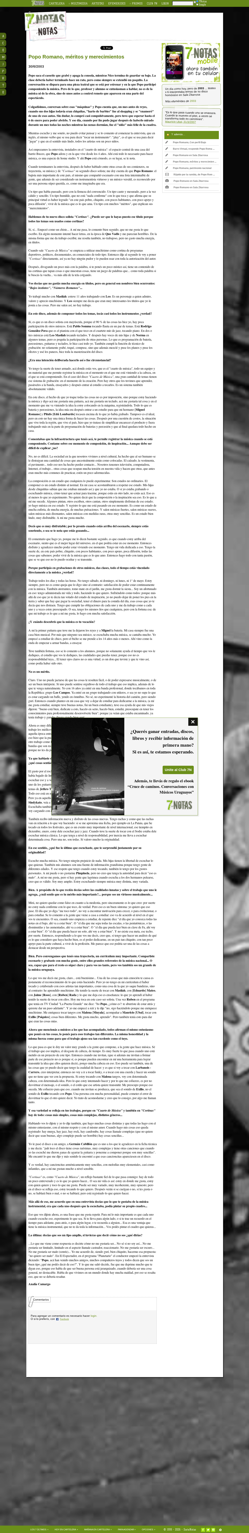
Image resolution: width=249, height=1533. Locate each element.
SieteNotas (190, 1529)
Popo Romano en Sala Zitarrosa (190, 155)
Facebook (64, 1319)
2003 (193, 101)
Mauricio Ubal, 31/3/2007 (180, 122)
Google (202, 4)
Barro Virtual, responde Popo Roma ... (194, 148)
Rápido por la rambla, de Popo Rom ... (194, 174)
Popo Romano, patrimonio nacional (192, 168)
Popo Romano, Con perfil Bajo (189, 142)
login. (94, 1315)
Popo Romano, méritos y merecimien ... (194, 161)
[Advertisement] (150, 23)
